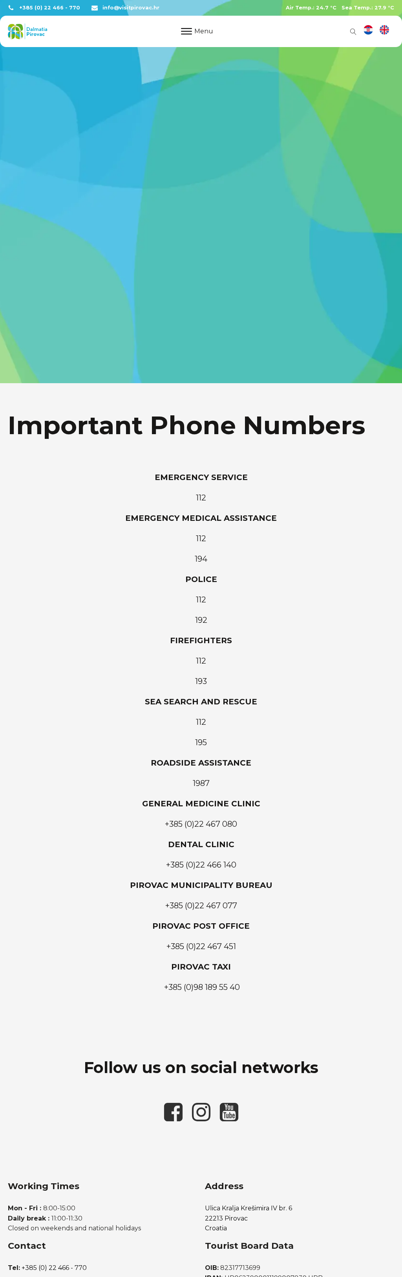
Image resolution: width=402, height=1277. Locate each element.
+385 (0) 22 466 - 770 (49, 8)
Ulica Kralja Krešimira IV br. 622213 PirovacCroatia (248, 1218)
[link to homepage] (27, 31)
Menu (203, 31)
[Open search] (352, 31)
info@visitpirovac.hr (130, 8)
